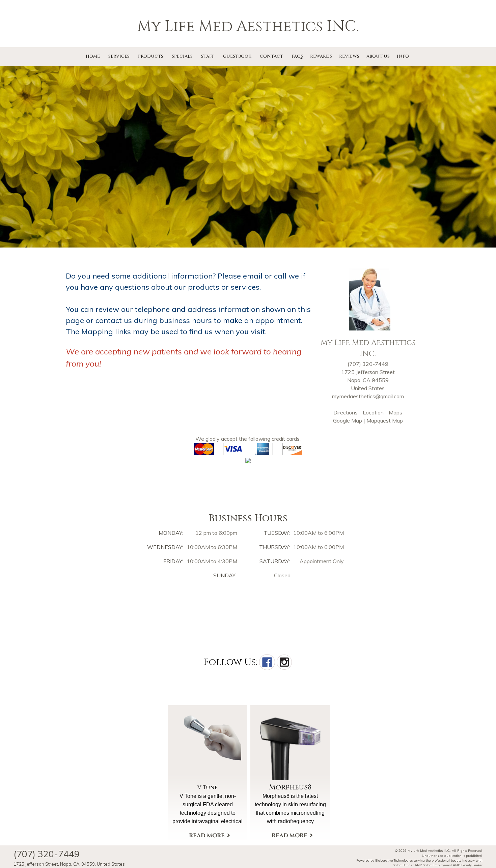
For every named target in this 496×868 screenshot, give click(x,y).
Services (119, 56)
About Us (378, 56)
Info (403, 56)
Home (93, 56)
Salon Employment (437, 865)
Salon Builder (403, 865)
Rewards (321, 56)
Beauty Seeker (472, 865)
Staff (208, 56)
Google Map (347, 420)
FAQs (297, 56)
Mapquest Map (384, 420)
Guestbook (237, 56)
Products (150, 56)
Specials (182, 56)
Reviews (349, 56)
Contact (271, 56)
